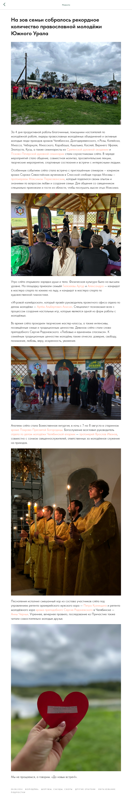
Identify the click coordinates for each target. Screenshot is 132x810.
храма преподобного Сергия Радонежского (64, 610)
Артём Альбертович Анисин (54, 306)
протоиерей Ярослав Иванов (98, 434)
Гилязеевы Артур (73, 286)
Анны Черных (19, 614)
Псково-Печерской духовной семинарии (37, 154)
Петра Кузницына (95, 605)
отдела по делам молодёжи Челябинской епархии (43, 434)
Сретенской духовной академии (87, 149)
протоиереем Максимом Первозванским (38, 179)
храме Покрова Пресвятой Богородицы (37, 430)
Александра (96, 286)
